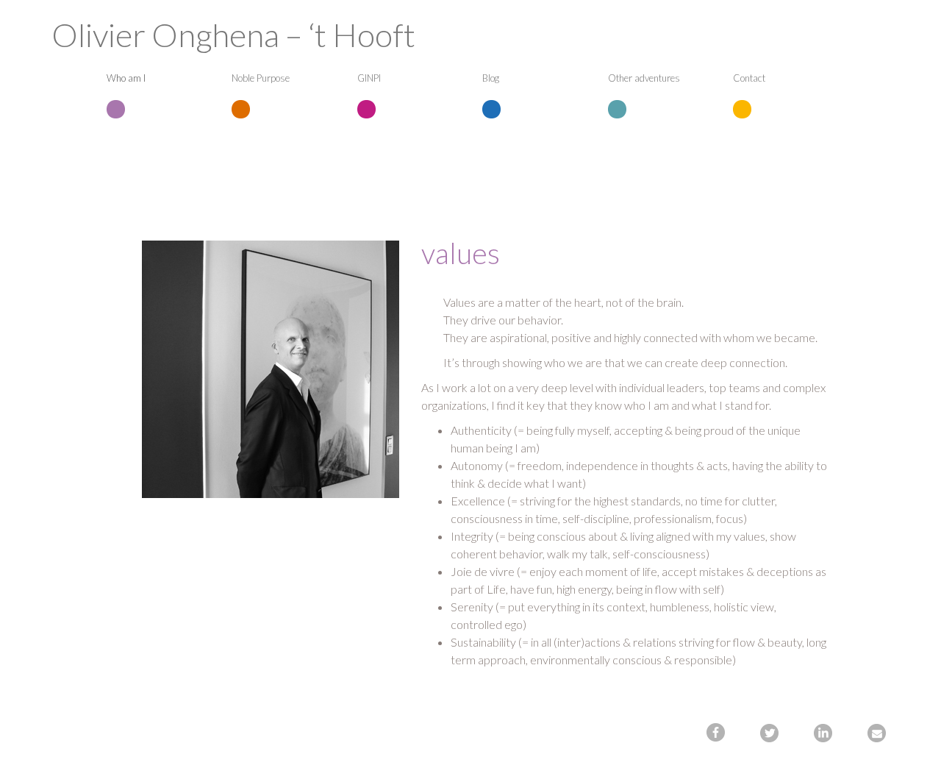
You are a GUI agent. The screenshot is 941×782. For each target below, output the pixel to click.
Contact (749, 78)
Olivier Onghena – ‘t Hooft (233, 34)
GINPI (369, 78)
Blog (490, 78)
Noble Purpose (261, 78)
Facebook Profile (717, 734)
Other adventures (644, 78)
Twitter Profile (771, 734)
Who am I (126, 78)
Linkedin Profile (825, 734)
